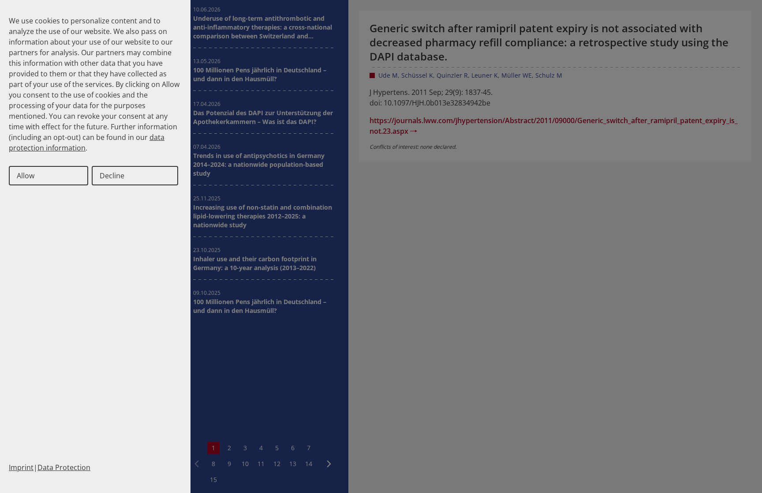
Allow (25, 176)
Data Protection (63, 467)
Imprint (21, 467)
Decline (112, 176)
